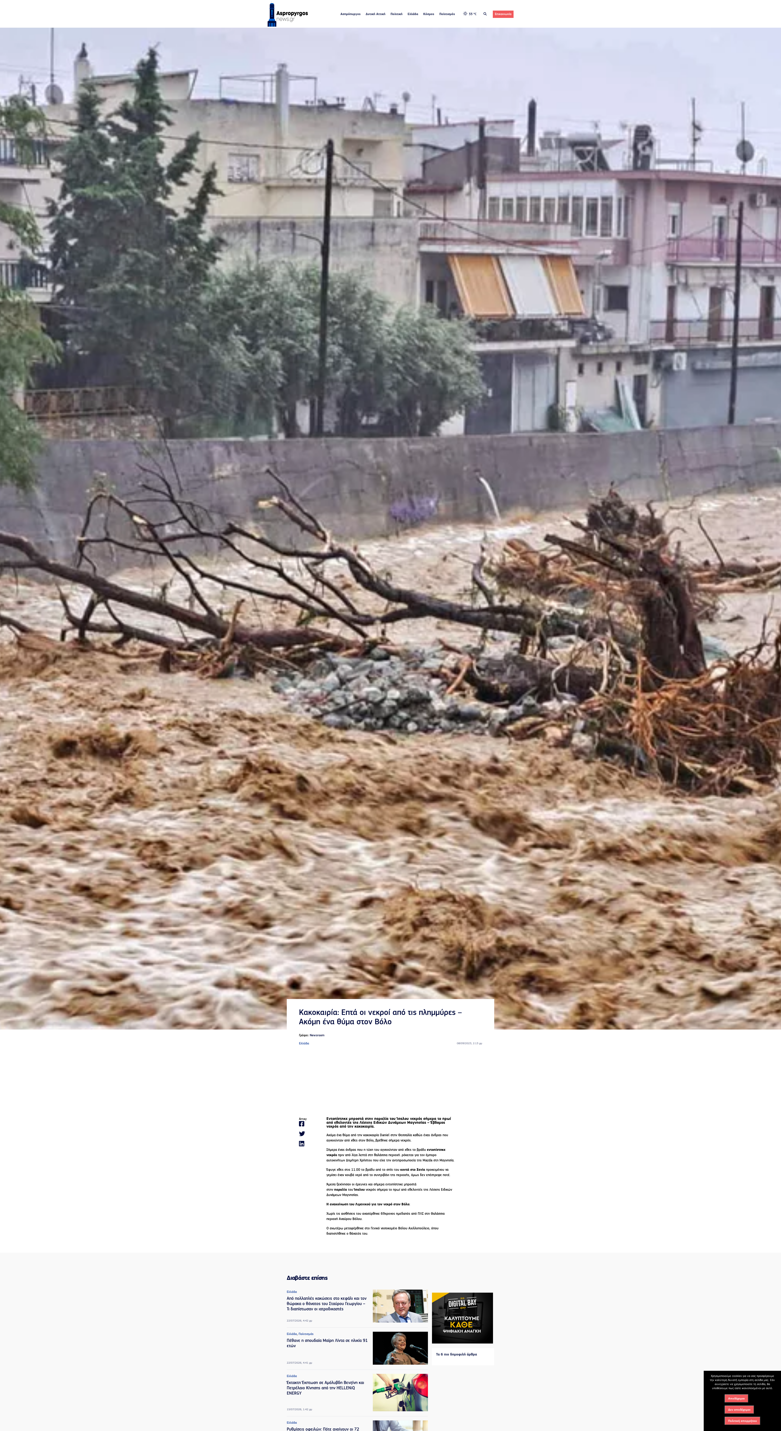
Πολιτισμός (447, 14)
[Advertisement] (390, 1081)
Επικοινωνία (503, 14)
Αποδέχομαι (736, 1398)
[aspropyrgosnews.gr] (287, 25)
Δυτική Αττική (375, 14)
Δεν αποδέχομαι (739, 1409)
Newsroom (317, 1035)
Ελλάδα (413, 14)
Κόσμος (428, 14)
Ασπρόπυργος (350, 14)
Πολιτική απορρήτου (742, 1420)
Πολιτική (396, 14)
